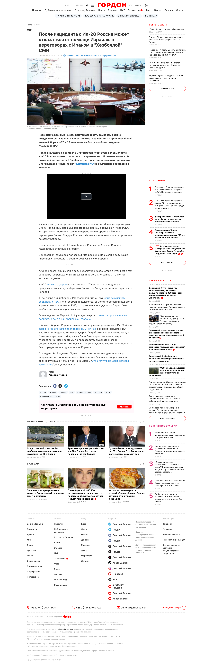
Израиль (53, 392)
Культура (31, 550)
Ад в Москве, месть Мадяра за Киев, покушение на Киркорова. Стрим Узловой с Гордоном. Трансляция (170, 250)
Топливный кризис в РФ (68, 16)
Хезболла (98, 392)
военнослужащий (84, 392)
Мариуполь (86, 555)
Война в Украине (35, 524)
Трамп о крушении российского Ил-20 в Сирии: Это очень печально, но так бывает (86, 451)
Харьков (85, 545)
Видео (157, 10)
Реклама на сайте (171, 534)
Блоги (101, 10)
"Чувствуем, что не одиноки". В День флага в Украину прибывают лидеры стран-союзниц (166, 320)
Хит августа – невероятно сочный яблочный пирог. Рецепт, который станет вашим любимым (170, 450)
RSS (115, 579)
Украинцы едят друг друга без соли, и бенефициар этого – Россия (166, 39)
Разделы (58, 519)
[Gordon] (112, 5)
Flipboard (118, 574)
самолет (63, 392)
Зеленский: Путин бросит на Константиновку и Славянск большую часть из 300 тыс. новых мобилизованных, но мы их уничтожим (166, 293)
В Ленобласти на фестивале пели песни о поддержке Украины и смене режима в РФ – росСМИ (167, 307)
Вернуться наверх (172, 607)
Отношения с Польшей (129, 16)
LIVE (122, 10)
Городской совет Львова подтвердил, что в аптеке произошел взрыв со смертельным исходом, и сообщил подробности (167, 386)
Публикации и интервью (58, 10)
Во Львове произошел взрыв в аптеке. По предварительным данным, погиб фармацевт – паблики (167, 410)
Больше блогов (167, 88)
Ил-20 (108, 392)
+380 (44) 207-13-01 (43, 607)
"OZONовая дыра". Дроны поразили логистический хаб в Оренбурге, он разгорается (167, 371)
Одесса (84, 534)
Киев (83, 524)
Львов (84, 529)
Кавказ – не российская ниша (167, 29)
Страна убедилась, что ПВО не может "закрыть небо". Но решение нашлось (169, 189)
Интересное (33, 577)
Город (83, 519)
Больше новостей (167, 418)
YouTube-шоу (60, 579)
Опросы (168, 10)
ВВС (71, 392)
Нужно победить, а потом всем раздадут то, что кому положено (166, 78)
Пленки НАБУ (150, 16)
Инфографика (33, 571)
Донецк (85, 540)
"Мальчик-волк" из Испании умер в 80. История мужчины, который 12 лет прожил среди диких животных (169, 204)
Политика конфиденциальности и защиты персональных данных (145, 536)
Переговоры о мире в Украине (99, 16)
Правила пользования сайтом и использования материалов (145, 524)
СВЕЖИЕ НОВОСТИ (160, 280)
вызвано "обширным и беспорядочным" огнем (67, 328)
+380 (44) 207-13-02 (88, 607)
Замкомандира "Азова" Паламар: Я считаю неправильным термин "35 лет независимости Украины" (170, 234)
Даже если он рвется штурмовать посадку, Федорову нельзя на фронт (164, 65)
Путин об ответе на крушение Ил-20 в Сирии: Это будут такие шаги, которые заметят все (126, 451)
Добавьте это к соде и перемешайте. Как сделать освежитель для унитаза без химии (168, 498)
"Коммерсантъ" (84, 163)
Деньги (30, 534)
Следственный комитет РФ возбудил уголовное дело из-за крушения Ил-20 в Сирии (44, 451)
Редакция (167, 529)
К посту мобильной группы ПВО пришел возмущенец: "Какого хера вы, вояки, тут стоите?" (167, 52)
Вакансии (167, 524)
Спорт (30, 545)
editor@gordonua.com (134, 607)
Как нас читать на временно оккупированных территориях (171, 549)
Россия (43, 392)
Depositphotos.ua (66, 629)
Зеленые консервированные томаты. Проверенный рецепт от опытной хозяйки (45, 493)
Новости (37, 10)
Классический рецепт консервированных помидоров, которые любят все (170, 435)
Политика (32, 529)
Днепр (84, 550)
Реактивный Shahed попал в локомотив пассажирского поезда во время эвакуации (166, 358)
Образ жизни (33, 561)
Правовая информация (174, 540)
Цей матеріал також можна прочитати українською (91, 55)
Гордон (30, 25)
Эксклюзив (134, 10)
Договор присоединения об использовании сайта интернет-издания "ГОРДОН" (145, 549)
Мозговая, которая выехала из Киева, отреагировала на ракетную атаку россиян (170, 483)
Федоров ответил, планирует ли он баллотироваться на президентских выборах (169, 219)
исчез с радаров (57, 284)
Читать (124, 406)
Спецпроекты (61, 585)
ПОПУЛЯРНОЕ (157, 180)
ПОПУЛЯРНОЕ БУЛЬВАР (163, 426)
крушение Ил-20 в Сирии (50, 396)
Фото (148, 10)
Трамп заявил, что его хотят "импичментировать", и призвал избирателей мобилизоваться (164, 398)
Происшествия (34, 566)
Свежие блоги (158, 25)
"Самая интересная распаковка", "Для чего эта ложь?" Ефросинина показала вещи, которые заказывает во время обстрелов (169, 467)
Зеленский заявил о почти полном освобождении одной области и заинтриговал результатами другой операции (166, 334)
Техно (30, 555)
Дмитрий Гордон (122, 524)
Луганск (85, 561)
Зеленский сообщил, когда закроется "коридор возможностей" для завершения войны (167, 347)
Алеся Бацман (120, 563)
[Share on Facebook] (55, 386)
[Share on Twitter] (60, 386)
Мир (38, 25)
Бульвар (112, 10)
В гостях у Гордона (85, 10)
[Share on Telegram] (66, 386)
